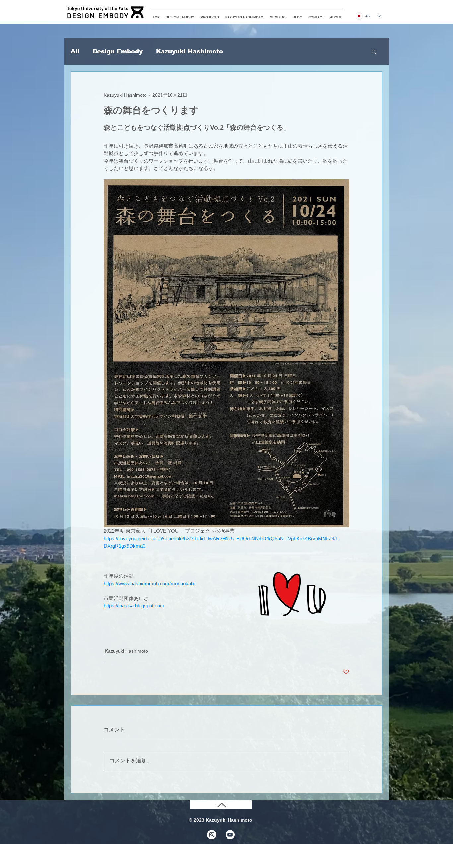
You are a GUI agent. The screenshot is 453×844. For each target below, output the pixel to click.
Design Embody (118, 51)
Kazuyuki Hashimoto (189, 51)
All (75, 51)
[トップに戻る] (221, 804)
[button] (374, 51)
